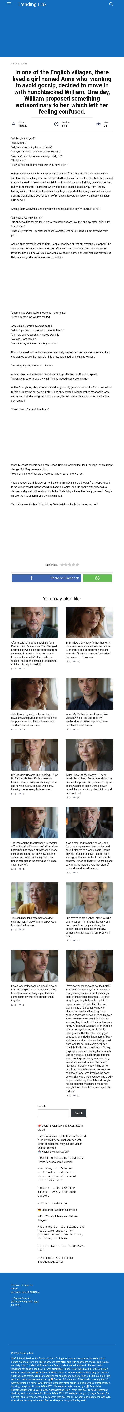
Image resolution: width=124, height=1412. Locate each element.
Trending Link (32, 4)
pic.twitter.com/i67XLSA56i (25, 1292)
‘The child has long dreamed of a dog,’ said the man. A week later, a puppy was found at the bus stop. (33, 922)
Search (42, 1106)
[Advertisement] (62, 31)
